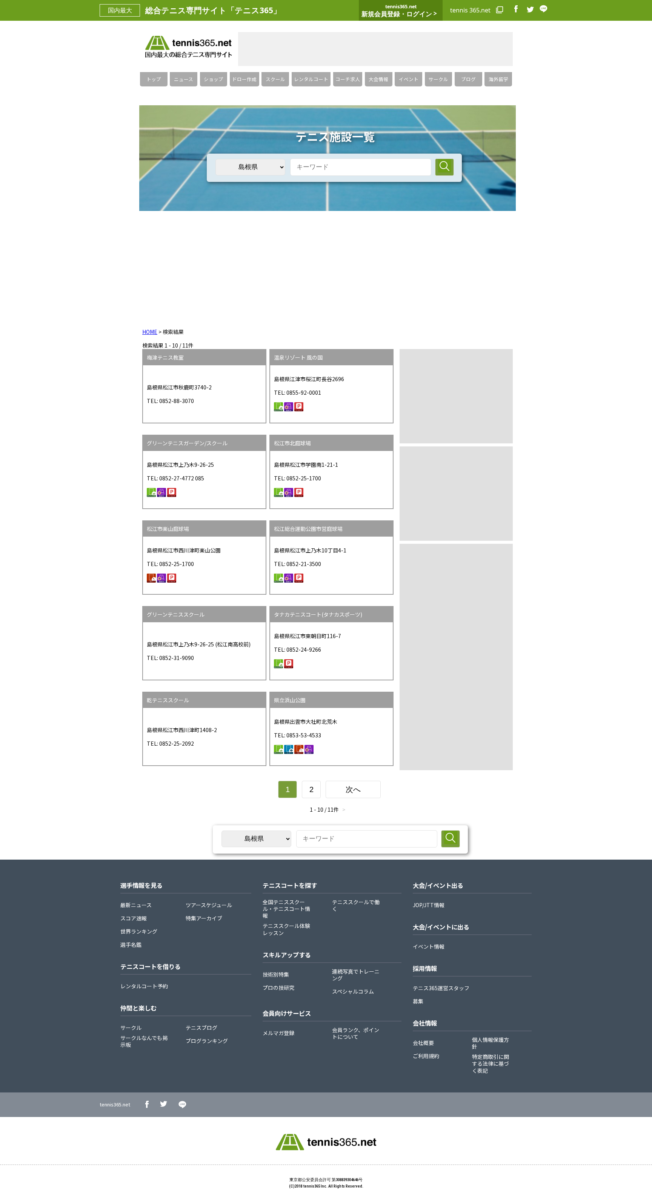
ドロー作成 (244, 79)
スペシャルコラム (353, 991)
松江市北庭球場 (292, 443)
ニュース (183, 79)
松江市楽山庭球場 (168, 528)
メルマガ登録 (278, 1032)
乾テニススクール (168, 700)
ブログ (468, 79)
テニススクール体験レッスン (286, 929)
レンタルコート (311, 79)
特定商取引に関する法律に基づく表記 (490, 1063)
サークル (438, 79)
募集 (418, 1001)
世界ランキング (138, 931)
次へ (353, 789)
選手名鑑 (130, 944)
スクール (275, 79)
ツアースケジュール (209, 905)
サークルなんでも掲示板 (144, 1041)
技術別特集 (276, 974)
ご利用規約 (426, 1055)
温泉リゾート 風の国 (298, 357)
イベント (408, 79)
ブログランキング (207, 1040)
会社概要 (423, 1042)
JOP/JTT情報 (428, 905)
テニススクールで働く (356, 905)
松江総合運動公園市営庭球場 (308, 528)
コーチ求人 (347, 79)
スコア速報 (133, 918)
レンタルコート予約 (144, 986)
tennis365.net (115, 1104)
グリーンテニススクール (176, 614)
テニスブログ (201, 1027)
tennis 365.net (471, 10)
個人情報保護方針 (490, 1043)
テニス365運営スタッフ (441, 988)
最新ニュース (136, 905)
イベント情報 (428, 946)
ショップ (213, 79)
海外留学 (498, 79)
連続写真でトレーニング (356, 975)
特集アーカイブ (204, 918)
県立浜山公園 (290, 700)
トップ (153, 79)
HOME (149, 331)
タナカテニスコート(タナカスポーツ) (318, 614)
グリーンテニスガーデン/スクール (187, 443)
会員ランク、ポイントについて (355, 1033)
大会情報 (378, 79)
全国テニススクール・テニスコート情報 (286, 908)
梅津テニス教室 (165, 357)
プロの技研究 (278, 987)
